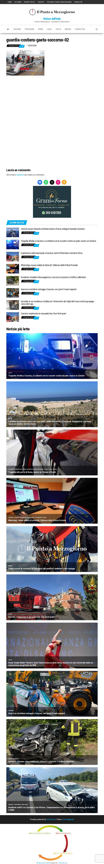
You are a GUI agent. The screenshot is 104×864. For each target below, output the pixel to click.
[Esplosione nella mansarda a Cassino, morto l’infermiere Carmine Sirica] (12, 256)
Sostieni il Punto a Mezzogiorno (59, 2)
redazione (32, 46)
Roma (40, 29)
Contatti (41, 2)
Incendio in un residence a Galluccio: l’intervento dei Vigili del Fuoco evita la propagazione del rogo (57, 302)
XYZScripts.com (62, 863)
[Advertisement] (52, 93)
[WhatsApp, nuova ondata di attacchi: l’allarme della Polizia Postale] (12, 268)
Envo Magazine (68, 819)
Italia (58, 29)
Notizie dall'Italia (52, 18)
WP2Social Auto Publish (43, 863)
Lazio (49, 29)
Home (10, 2)
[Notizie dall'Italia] (7, 29)
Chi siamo (17, 2)
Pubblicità (78, 2)
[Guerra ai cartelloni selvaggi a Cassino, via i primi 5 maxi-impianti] (12, 293)
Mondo (68, 29)
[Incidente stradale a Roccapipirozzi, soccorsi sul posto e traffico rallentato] (12, 280)
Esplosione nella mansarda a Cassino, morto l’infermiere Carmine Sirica (51, 253)
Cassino (17, 29)
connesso (20, 175)
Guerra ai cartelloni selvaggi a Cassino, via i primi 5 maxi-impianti (48, 289)
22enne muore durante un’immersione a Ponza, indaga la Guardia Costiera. (53, 229)
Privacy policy (29, 2)
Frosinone (29, 29)
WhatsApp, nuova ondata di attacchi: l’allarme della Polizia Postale (49, 265)
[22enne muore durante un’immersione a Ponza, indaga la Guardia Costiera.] (12, 232)
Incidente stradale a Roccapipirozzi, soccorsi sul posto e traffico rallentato (53, 277)
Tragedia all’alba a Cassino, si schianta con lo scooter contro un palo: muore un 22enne (58, 241)
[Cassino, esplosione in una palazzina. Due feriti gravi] (12, 317)
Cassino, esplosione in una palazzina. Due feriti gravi (43, 313)
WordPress (51, 819)
